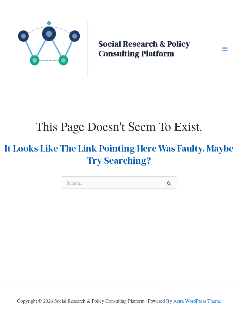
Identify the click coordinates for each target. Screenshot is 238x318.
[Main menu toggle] (225, 49)
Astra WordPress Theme (197, 301)
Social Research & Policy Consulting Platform (144, 48)
